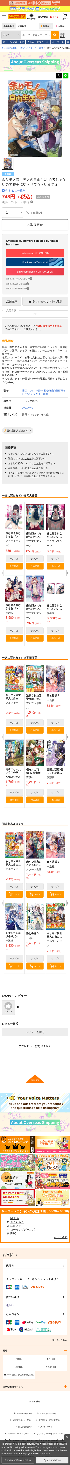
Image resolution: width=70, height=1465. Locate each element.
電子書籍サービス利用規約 (49, 1420)
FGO (13, 1233)
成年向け (22, 26)
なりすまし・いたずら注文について (51, 1433)
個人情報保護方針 (25, 1426)
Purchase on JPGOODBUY (35, 253)
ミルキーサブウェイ (37, 42)
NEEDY (14, 1218)
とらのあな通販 (9, 47)
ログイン (54, 16)
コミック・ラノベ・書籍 (31, 47)
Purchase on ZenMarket (35, 262)
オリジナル (58, 42)
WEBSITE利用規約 (24, 1413)
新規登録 (43, 16)
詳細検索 (62, 35)
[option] (35, 118)
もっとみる (60, 1237)
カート (16, 894)
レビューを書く (35, 1032)
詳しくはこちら (59, 1339)
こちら (35, 453)
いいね (8, 1011)
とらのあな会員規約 (48, 1413)
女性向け (62, 26)
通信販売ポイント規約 (22, 1420)
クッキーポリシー (47, 1426)
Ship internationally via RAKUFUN (35, 271)
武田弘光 (15, 1226)
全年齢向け (8, 26)
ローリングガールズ (13, 42)
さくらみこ (17, 1222)
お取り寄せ (35, 224)
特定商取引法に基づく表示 (18, 1433)
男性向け (47, 26)
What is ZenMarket (17, 283)
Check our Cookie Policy (18, 1460)
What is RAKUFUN (17, 288)
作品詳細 (14, 566)
